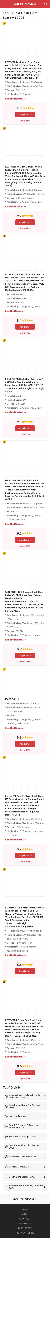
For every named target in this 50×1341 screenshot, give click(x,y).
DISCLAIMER (25, 1228)
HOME (25, 1209)
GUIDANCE (25, 1223)
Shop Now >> (25, 114)
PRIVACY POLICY (25, 1232)
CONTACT (25, 1218)
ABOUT (25, 1214)
